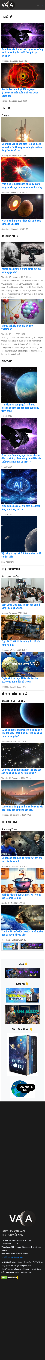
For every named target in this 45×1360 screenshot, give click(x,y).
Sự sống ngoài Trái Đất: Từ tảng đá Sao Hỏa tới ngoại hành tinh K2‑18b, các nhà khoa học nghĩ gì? (21, 733)
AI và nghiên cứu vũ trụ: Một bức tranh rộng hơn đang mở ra (20, 507)
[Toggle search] (42, 5)
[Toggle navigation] (38, 5)
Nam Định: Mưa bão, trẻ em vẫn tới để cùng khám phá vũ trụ (20, 606)
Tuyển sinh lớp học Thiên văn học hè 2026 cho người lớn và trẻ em (19, 680)
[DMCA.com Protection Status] (9, 1277)
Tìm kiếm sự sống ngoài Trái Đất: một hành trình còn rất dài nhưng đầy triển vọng (20, 408)
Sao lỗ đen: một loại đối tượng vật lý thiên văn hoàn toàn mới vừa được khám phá (19, 92)
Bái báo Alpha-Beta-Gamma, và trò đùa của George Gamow (21, 896)
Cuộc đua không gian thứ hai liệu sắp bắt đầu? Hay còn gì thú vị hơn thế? (22, 808)
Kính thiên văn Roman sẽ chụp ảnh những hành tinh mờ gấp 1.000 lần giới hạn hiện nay (22, 52)
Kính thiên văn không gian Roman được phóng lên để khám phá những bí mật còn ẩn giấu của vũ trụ (22, 147)
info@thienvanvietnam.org (12, 1257)
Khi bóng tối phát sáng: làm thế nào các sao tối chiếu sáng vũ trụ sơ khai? (21, 771)
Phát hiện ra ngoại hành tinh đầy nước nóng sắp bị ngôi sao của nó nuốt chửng (21, 185)
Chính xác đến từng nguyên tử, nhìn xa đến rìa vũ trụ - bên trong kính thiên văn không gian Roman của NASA (21, 458)
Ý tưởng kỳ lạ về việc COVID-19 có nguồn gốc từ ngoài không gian (22, 933)
